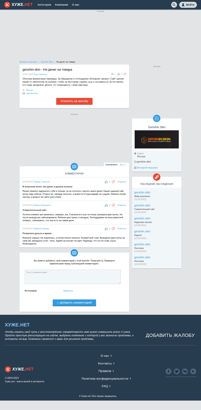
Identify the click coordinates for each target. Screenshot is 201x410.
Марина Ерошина (42, 205)
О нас (75, 4)
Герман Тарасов (41, 181)
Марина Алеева (41, 228)
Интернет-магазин (147, 167)
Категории (44, 4)
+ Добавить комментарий (74, 302)
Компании (61, 4)
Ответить (121, 182)
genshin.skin (32, 93)
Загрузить (68, 290)
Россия (29, 90)
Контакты (105, 363)
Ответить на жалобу (74, 101)
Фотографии (31, 290)
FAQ (105, 386)
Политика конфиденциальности (105, 378)
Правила (104, 371)
